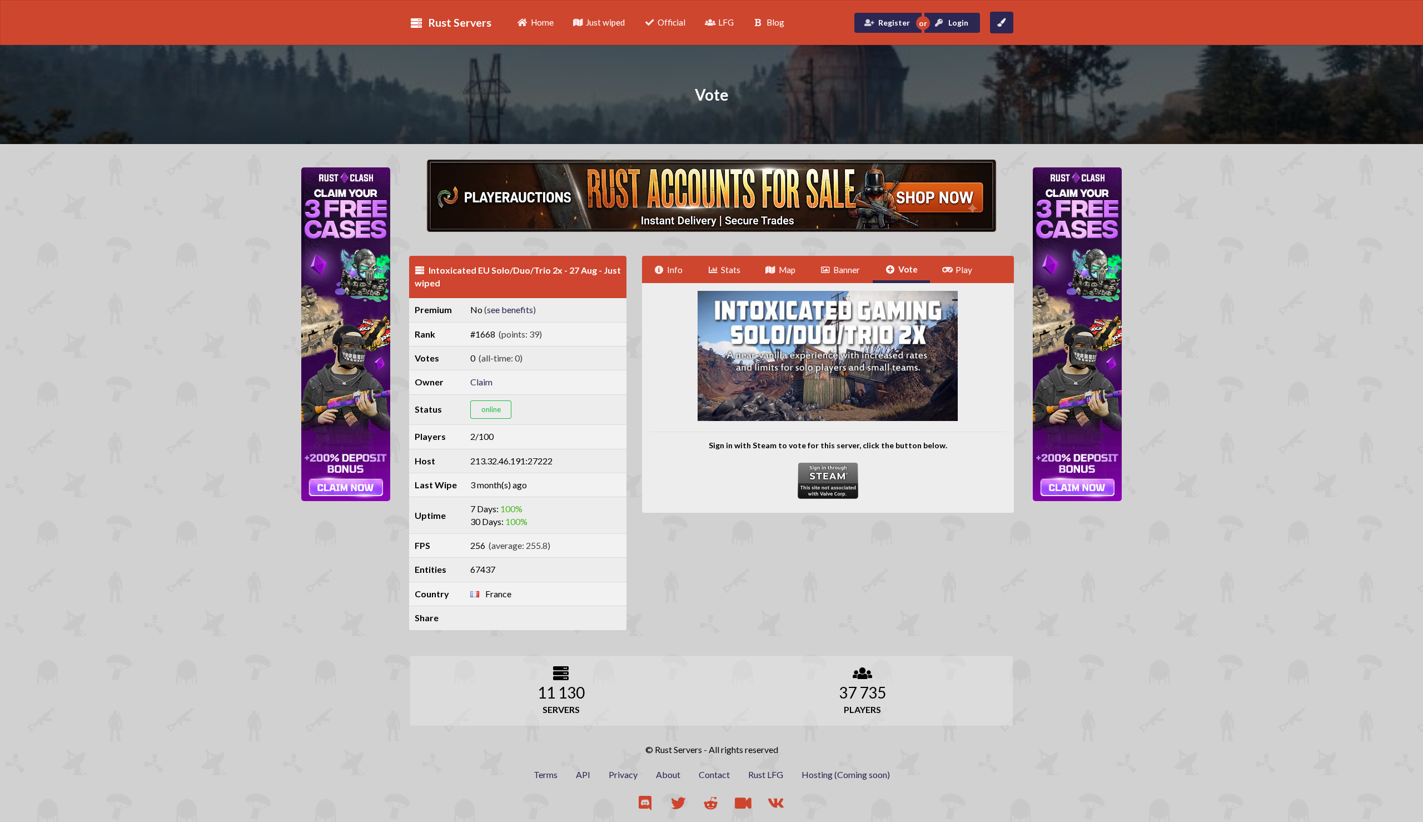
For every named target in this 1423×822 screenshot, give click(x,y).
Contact (714, 774)
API (583, 774)
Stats (730, 270)
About (668, 774)
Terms (546, 774)
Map (787, 270)
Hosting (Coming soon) (846, 774)
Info (675, 270)
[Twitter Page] (679, 803)
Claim (481, 382)
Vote (908, 269)
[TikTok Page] (744, 803)
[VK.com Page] (777, 803)
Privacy (623, 774)
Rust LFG (765, 774)
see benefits (510, 309)
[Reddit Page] (712, 803)
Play (964, 270)
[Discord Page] (646, 803)
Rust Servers (459, 22)
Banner (846, 270)
